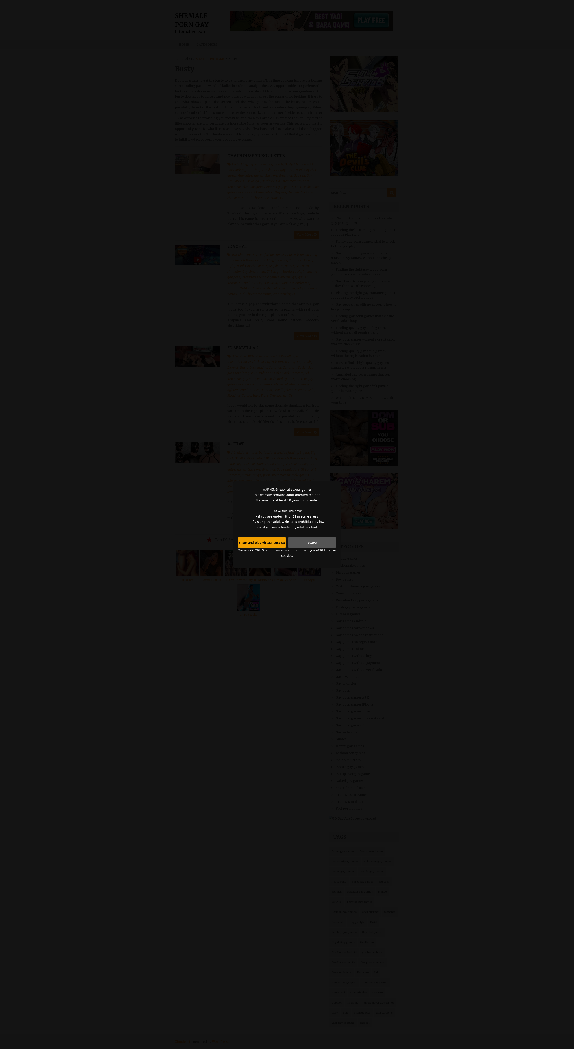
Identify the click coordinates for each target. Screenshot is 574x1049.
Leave (312, 542)
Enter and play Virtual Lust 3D (262, 542)
